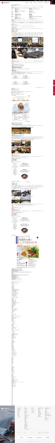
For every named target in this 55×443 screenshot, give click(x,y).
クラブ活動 (12, 326)
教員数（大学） (13, 272)
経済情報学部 (13, 346)
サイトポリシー (13, 284)
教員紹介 (46, 411)
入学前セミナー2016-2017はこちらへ (15, 207)
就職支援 (39, 409)
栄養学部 (18, 415)
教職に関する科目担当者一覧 (14, 274)
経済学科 (12, 345)
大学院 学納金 (13, 311)
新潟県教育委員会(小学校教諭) (12, 360)
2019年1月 (12, 390)
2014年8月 (12, 403)
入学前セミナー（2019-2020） (14, 299)
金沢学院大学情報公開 (36, 441)
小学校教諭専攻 (13, 337)
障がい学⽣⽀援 (32, 412)
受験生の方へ (35, 0)
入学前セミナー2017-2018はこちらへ (15, 64)
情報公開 (46, 413)
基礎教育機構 (39, 412)
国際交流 (46, 419)
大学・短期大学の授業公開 (13, 379)
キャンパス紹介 (13, 322)
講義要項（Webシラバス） (14, 275)
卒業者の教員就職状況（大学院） (14, 278)
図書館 (45, 417)
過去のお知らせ (12, 370)
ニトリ (13, 355)
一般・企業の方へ (52, 0)
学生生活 (35, 2)
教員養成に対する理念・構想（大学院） (15, 271)
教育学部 (12, 336)
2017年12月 (12, 394)
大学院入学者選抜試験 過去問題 (15, 334)
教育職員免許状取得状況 (14, 276)
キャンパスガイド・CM (47, 420)
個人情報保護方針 (31, 441)
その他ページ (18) (12, 405)
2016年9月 (12, 398)
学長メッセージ (12, 377)
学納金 (12, 312)
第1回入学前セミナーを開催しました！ (15, 30)
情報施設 (12, 325)
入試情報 (31, 2)
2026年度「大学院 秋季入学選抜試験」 (15, 294)
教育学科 (12, 338)
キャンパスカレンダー (33, 409)
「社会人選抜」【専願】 (13, 303)
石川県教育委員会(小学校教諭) (12, 362)
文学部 (18, 412)
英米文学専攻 (13, 342)
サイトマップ (19, 441)
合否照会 (12, 308)
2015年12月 (12, 401)
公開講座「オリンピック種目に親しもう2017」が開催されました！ (17, 122)
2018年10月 (12, 391)
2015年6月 (12, 402)
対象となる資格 (13, 304)
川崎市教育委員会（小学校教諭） (12, 359)
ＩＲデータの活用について (13, 378)
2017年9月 (12, 395)
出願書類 (25, 412)
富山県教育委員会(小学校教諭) (12, 358)
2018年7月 (12, 392)
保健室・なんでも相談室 (14, 328)
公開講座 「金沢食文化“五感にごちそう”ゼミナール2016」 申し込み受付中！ (18, 153)
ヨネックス (14, 356)
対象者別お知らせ (13, 349)
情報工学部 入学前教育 (14, 301)
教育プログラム (12, 380)
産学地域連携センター (47, 418)
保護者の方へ (44, 0)
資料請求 (12, 315)
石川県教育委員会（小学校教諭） (12, 361)
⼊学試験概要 (25, 411)
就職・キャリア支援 (40, 2)
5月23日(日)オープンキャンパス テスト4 (15, 283)
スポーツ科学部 (19, 416)
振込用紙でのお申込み (13, 382)
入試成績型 (13, 305)
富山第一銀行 (12, 364)
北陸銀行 (12, 363)
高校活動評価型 (13, 318)
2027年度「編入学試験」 (14, 295)
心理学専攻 (13, 340)
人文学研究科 (13, 333)
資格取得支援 (39, 410)
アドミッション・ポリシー (26, 409)
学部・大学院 (26, 2)
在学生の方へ (40, 0)
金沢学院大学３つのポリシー (47, 412)
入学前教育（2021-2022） (14, 300)
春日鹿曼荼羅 (12, 374)
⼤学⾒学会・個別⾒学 (26, 415)
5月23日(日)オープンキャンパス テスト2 (15, 282)
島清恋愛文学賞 (13, 341)
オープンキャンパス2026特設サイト (15, 297)
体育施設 (12, 324)
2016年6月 (12, 399)
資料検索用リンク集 (13, 375)
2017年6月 (12, 396)
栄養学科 (12, 343)
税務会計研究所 (39, 414)
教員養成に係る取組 (13, 279)
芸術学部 (12, 347)
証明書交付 (39, 415)
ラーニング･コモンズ (13, 373)
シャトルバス (13, 329)
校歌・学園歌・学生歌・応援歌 (13, 383)
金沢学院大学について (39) (13, 404)
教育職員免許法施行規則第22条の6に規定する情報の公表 (17, 268)
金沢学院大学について (46, 2)
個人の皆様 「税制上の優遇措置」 (13, 372)
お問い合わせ (22, 441)
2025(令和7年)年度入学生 (14, 291)
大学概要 (12, 376)
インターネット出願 (13, 296)
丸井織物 (12, 357)
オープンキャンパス (26, 413)
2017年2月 (12, 397)
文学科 (12, 339)
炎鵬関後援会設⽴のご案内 (13, 369)
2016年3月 (12, 400)
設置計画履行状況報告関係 (13, 381)
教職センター (39, 411)
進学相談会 (13, 316)
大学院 (12, 332)
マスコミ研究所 (13, 350)
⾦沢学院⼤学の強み (13, 385)
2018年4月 (12, 393)
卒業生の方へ (48, 0)
